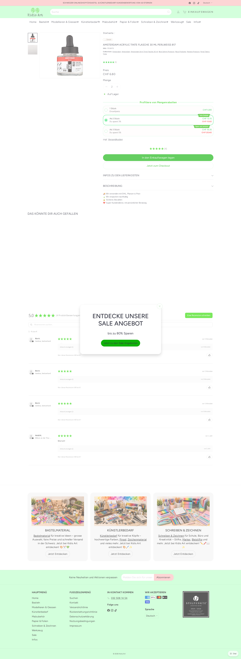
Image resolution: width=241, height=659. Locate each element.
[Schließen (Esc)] (159, 306)
